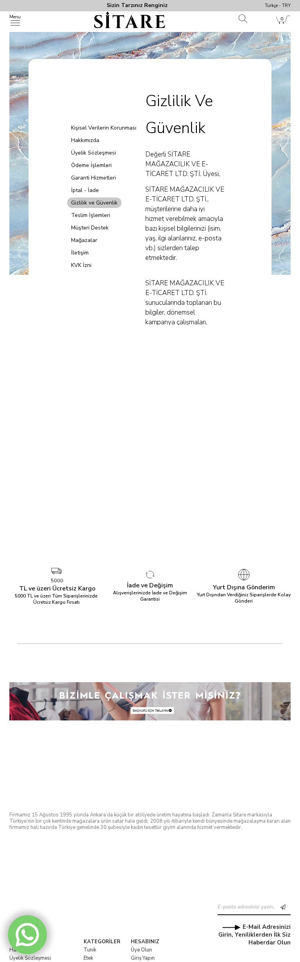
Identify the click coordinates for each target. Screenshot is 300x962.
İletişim (80, 252)
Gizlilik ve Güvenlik (94, 202)
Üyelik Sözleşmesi (93, 152)
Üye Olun (141, 949)
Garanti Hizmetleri (93, 177)
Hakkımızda (85, 140)
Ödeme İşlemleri (91, 165)
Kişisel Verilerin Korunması (103, 128)
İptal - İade (85, 190)
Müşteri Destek (90, 227)
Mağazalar (84, 240)
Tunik (90, 949)
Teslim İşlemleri (90, 215)
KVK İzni (81, 265)
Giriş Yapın (143, 958)
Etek (88, 958)
